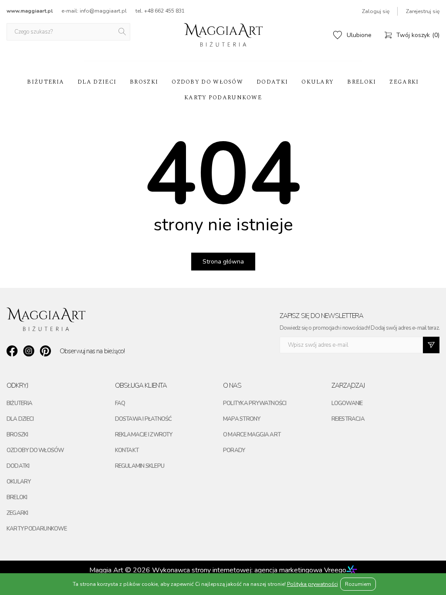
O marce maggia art (251, 435)
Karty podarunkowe (223, 97)
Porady (234, 450)
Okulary (317, 82)
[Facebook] (12, 351)
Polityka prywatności (254, 403)
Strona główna (223, 261)
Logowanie (347, 403)
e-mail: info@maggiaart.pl (94, 10)
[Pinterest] (45, 351)
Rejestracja (348, 419)
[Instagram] (28, 351)
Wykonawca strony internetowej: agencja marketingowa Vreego (249, 570)
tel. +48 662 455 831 (160, 10)
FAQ (120, 403)
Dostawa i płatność (143, 419)
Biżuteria (45, 82)
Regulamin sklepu (140, 466)
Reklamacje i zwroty (143, 435)
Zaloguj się (375, 11)
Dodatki (272, 82)
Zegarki (404, 82)
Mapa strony (241, 419)
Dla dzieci (97, 82)
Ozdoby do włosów (207, 82)
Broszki (144, 82)
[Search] (123, 31)
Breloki (361, 82)
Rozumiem (358, 584)
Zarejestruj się (422, 11)
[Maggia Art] (223, 35)
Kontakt (127, 450)
